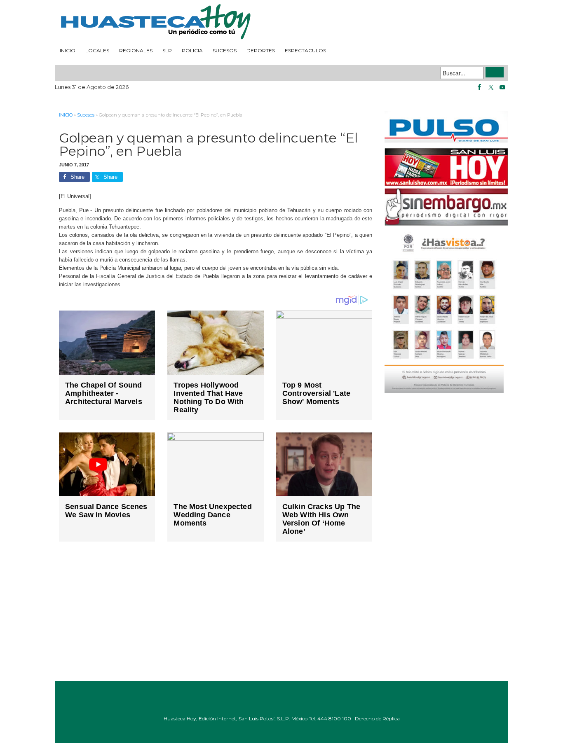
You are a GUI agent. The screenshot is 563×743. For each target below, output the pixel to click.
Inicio (67, 50)
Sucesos (225, 50)
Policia (192, 50)
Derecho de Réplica (377, 718)
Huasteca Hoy (281, 22)
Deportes (260, 50)
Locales (97, 50)
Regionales (135, 50)
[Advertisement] (215, 617)
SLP (167, 50)
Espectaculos (305, 50)
